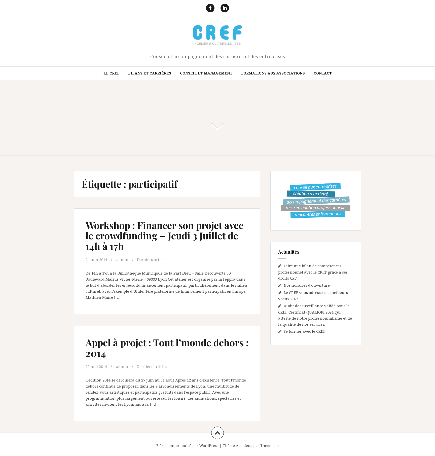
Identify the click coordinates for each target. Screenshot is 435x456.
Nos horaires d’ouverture (307, 285)
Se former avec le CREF (304, 331)
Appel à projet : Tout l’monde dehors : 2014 (167, 347)
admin (122, 259)
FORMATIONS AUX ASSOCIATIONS (273, 73)
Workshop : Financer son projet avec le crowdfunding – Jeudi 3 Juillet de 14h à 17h (164, 236)
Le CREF (111, 73)
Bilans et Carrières (149, 73)
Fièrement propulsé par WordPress (187, 445)
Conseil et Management (206, 73)
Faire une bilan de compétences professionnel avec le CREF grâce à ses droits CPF (313, 272)
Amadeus (244, 445)
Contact (323, 73)
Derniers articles (152, 259)
